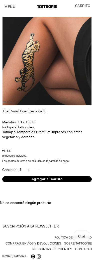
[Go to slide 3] (11, 102)
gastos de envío (17, 160)
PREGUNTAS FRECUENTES (52, 249)
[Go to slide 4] (14, 102)
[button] (10, 7)
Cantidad (9, 170)
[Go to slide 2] (8, 102)
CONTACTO (83, 249)
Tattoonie (20, 256)
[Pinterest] (33, 256)
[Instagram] (39, 256)
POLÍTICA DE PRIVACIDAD (73, 237)
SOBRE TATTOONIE (78, 243)
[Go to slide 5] (17, 102)
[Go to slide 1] (4, 102)
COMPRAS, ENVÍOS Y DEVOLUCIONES (33, 243)
